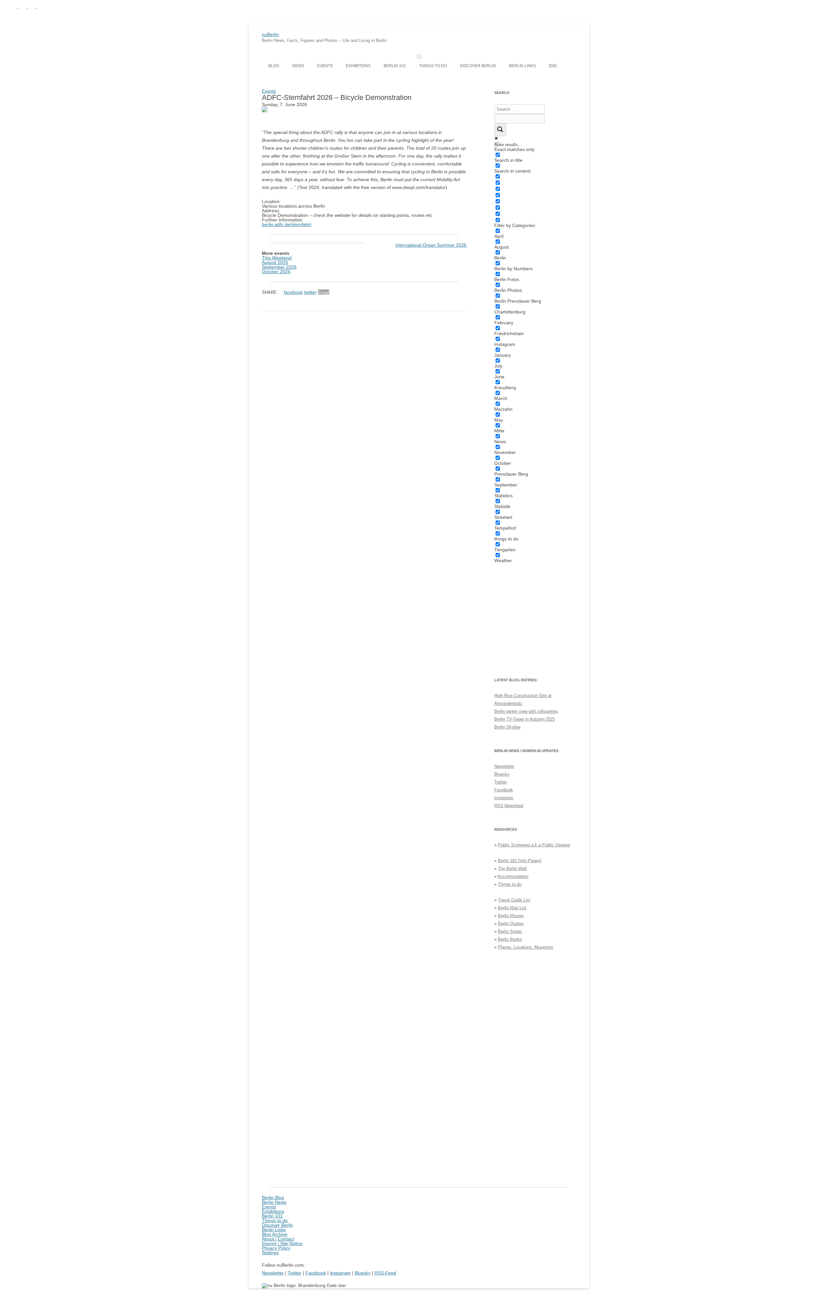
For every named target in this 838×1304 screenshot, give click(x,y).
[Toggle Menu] (419, 56)
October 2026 (276, 271)
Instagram (503, 797)
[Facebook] (32, 6)
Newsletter (504, 766)
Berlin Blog (273, 1197)
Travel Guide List (514, 900)
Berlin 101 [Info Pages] (519, 860)
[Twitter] (13, 6)
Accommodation (513, 876)
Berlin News (274, 1202)
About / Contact (278, 1238)
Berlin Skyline (507, 727)
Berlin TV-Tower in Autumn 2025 (524, 719)
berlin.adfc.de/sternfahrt (286, 224)
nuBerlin (270, 34)
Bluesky (502, 774)
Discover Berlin (478, 66)
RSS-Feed (385, 1273)
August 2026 (275, 262)
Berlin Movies (511, 915)
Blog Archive (274, 1234)
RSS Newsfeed (508, 805)
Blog (273, 66)
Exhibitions (358, 66)
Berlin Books (510, 939)
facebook (293, 292)
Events (325, 66)
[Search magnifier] (500, 129)
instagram (340, 1273)
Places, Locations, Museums (525, 947)
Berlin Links (522, 66)
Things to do (433, 66)
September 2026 (279, 267)
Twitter (500, 782)
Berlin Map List (512, 907)
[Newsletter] (4, 6)
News (298, 66)
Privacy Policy (276, 1248)
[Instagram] (22, 6)
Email (323, 292)
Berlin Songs (510, 931)
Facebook (503, 789)
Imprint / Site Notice (282, 1243)
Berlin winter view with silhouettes (526, 711)
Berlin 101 (395, 66)
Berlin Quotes (511, 923)
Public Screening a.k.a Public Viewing (534, 844)
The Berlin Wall (512, 868)
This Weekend (277, 257)
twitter (310, 292)
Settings (270, 1252)
